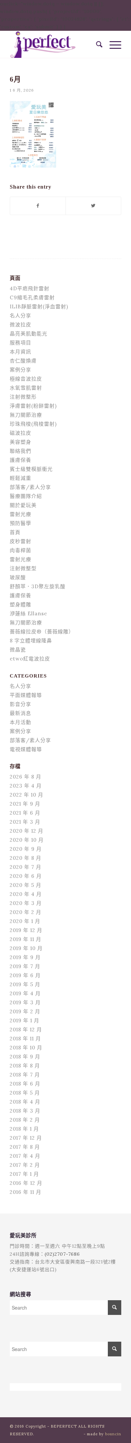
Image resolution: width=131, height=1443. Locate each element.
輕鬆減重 (20, 478)
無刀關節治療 (26, 415)
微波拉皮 (20, 324)
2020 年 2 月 (25, 912)
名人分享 (20, 315)
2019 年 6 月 (25, 975)
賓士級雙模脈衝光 (31, 469)
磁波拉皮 (20, 433)
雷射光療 (20, 514)
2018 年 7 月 (25, 1074)
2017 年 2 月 (25, 1165)
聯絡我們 (20, 451)
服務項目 (20, 342)
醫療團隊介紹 (26, 496)
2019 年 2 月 (25, 1011)
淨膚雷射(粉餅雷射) (33, 406)
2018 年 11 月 (25, 1038)
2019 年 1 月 (24, 1020)
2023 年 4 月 (26, 786)
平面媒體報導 (26, 695)
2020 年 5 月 (25, 885)
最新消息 (20, 713)
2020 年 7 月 (25, 867)
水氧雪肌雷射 (26, 388)
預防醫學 (20, 523)
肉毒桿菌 (20, 550)
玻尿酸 (18, 577)
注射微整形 (23, 397)
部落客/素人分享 (30, 487)
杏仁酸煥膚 (23, 360)
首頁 (15, 532)
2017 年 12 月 (26, 1138)
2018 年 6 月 (25, 1083)
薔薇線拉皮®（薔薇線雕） (42, 631)
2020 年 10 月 (27, 840)
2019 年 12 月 (26, 930)
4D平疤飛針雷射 (29, 288)
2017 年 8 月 (25, 1147)
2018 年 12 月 (26, 1029)
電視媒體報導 (26, 749)
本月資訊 (20, 351)
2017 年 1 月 (24, 1174)
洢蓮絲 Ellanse (28, 613)
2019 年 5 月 (25, 984)
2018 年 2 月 (25, 1120)
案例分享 (20, 370)
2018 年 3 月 (25, 1111)
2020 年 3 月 (26, 903)
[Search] (96, 44)
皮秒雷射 (20, 541)
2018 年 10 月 (26, 1047)
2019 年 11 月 (25, 939)
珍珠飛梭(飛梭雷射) (33, 424)
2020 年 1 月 (25, 921)
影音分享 (20, 704)
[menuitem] (96, 44)
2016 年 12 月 (26, 1183)
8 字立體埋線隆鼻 (31, 640)
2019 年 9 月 (25, 957)
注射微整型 (23, 568)
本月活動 (20, 722)
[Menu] (112, 44)
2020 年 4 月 (26, 894)
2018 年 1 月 (24, 1129)
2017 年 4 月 (25, 1156)
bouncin (113, 1434)
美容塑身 (20, 442)
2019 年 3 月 (25, 1002)
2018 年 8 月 (25, 1065)
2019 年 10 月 (26, 948)
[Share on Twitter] (93, 206)
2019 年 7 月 (25, 966)
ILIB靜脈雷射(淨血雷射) (39, 306)
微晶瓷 (18, 649)
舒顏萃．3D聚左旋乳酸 (38, 586)
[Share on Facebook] (38, 206)
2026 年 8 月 (25, 777)
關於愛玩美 (23, 505)
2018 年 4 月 (25, 1102)
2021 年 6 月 (25, 813)
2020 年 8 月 (25, 858)
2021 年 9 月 (25, 804)
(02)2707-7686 (62, 1254)
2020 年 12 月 (26, 831)
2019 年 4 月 (25, 993)
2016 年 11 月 (25, 1192)
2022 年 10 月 (26, 795)
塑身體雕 (20, 604)
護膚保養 (20, 460)
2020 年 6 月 (26, 876)
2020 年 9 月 (26, 849)
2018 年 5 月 (25, 1093)
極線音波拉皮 (26, 379)
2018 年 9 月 (25, 1056)
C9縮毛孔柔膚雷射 (32, 297)
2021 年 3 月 (25, 822)
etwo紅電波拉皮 (30, 658)
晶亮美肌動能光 (28, 333)
